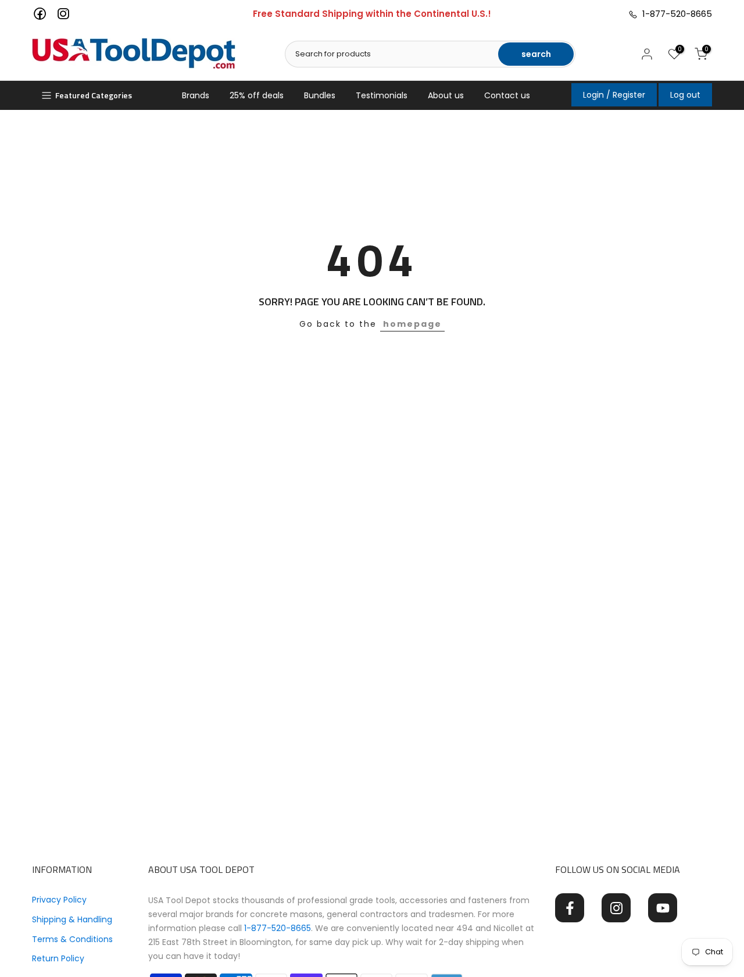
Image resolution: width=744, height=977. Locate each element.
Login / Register (614, 95)
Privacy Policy (59, 899)
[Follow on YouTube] (662, 907)
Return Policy (58, 958)
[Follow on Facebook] (569, 907)
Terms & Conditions (72, 939)
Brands (195, 95)
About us (446, 95)
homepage (412, 324)
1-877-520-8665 (675, 14)
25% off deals (257, 95)
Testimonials (381, 95)
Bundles (319, 95)
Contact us (507, 95)
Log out (685, 95)
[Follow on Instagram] (616, 907)
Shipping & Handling (72, 919)
